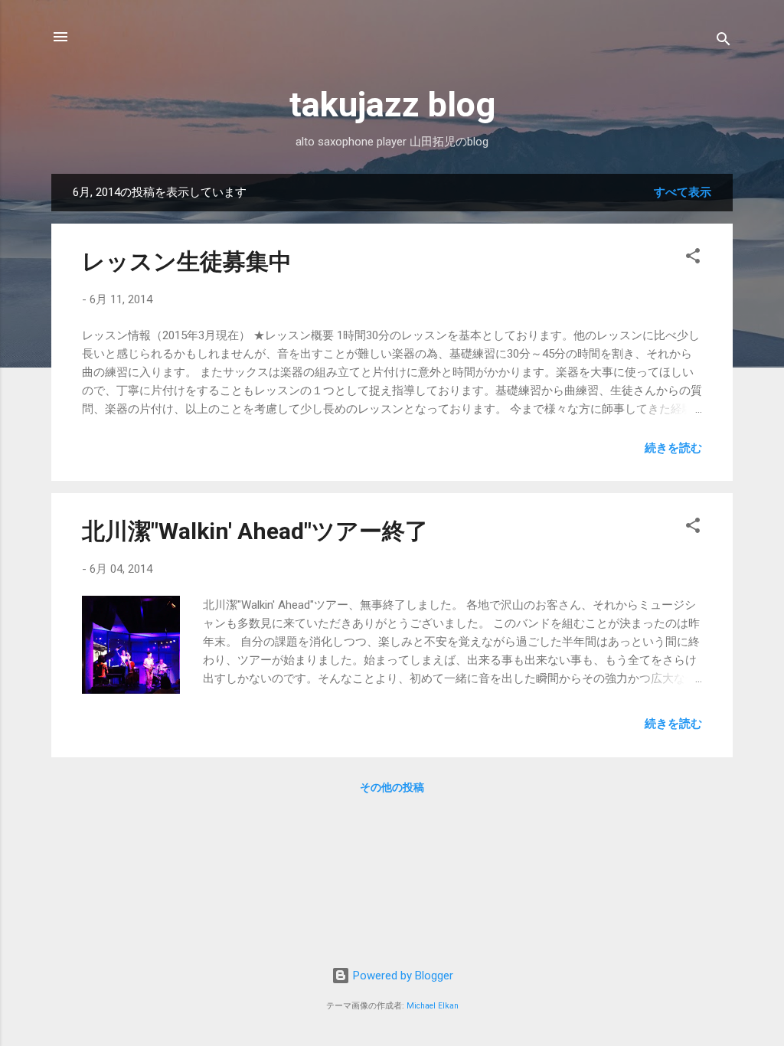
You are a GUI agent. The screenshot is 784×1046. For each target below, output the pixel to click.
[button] (693, 258)
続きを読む (673, 448)
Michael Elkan (433, 1006)
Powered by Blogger (401, 975)
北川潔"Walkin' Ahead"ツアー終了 (255, 531)
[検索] (723, 41)
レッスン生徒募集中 (187, 261)
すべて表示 (682, 192)
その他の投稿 (392, 787)
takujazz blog (392, 104)
